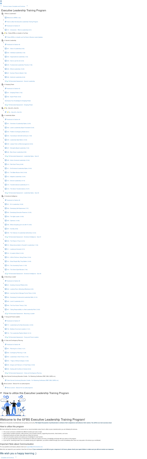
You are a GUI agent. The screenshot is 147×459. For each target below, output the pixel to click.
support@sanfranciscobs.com (35, 447)
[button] (1, 1)
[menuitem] (1, 4)
